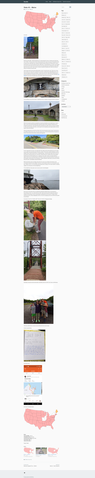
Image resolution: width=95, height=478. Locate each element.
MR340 (64, 59)
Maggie (64, 50)
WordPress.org (64, 117)
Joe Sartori (64, 43)
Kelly (63, 48)
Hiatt (63, 37)
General (63, 90)
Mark (68, 50)
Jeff (67, 41)
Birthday (64, 15)
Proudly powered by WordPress (29, 476)
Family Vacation (65, 30)
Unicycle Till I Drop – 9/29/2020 (41, 454)
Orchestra (68, 61)
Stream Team (64, 68)
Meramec (64, 54)
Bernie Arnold (65, 13)
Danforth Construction (67, 1)
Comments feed (64, 116)
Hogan (68, 37)
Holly (63, 41)
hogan (32, 9)
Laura (67, 48)
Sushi (63, 72)
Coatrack (68, 19)
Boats (50, 1)
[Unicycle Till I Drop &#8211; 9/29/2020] (41, 451)
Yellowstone (64, 77)
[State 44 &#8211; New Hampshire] (53, 451)
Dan (63, 24)
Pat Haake (64, 63)
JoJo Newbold (65, 46)
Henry (63, 35)
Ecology (63, 86)
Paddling (63, 95)
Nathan (68, 59)
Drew (63, 28)
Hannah (68, 32)
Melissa (64, 52)
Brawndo (64, 17)
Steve (68, 65)
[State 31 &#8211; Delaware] (29, 451)
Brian (68, 17)
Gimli (63, 32)
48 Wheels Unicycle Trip (57, 1)
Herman (68, 35)
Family (63, 88)
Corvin (64, 21)
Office (63, 61)
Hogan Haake (65, 39)
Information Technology (66, 92)
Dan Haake (64, 26)
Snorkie (26, 1)
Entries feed (64, 114)
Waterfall (64, 74)
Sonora (64, 65)
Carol (63, 19)
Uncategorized (64, 99)
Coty (68, 21)
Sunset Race (64, 70)
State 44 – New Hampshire (52, 454)
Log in (63, 112)
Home (47, 1)
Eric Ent (68, 28)
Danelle (67, 24)
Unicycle (68, 72)
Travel (63, 97)
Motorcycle (64, 57)
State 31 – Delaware (27, 454)
